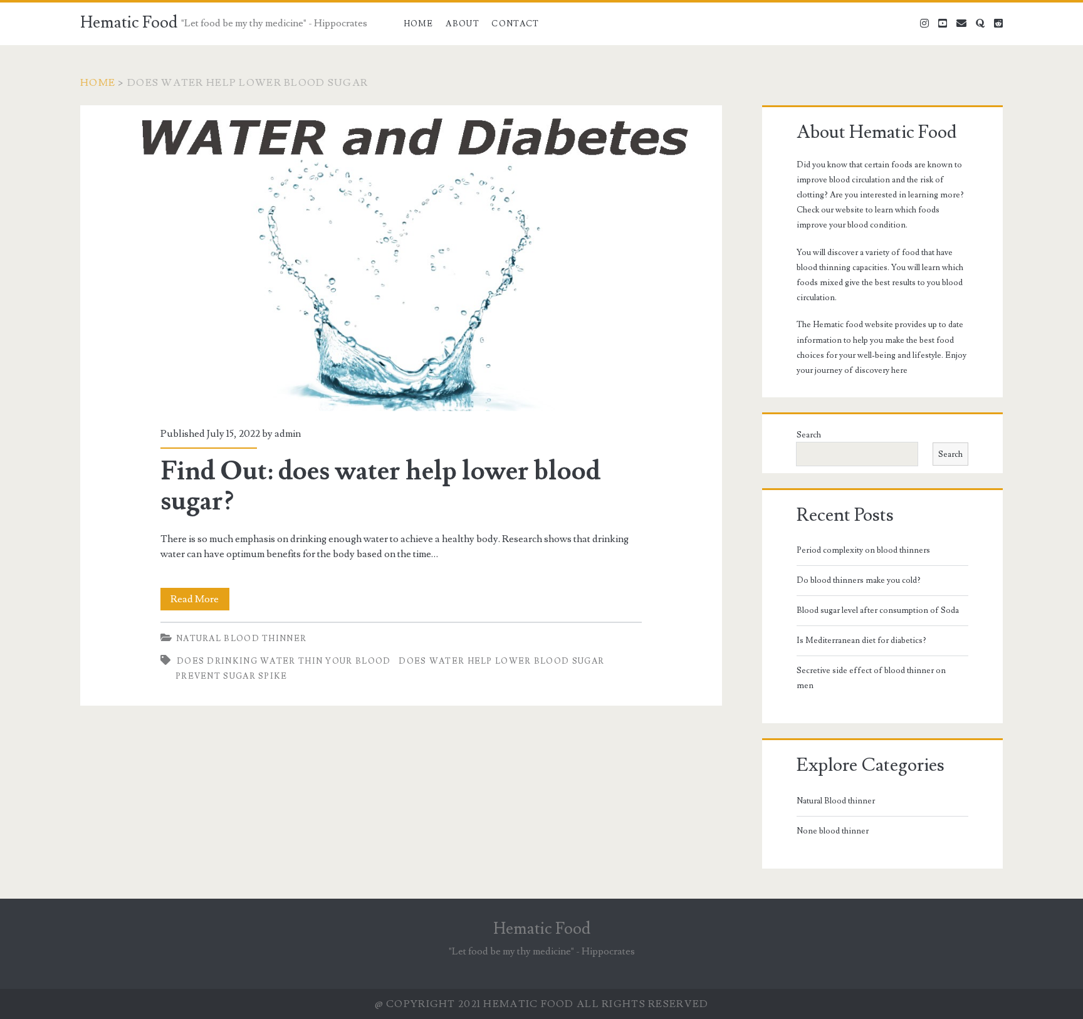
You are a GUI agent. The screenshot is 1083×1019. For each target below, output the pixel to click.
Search (809, 435)
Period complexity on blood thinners (863, 550)
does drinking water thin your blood (284, 661)
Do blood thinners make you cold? (859, 580)
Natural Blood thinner (241, 639)
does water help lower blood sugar (501, 661)
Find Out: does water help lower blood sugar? (401, 258)
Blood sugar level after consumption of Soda (878, 610)
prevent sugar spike (231, 676)
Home (419, 24)
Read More (199, 601)
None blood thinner (833, 831)
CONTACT (515, 24)
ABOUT (462, 24)
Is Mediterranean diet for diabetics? (861, 640)
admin (288, 433)
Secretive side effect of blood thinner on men (871, 678)
